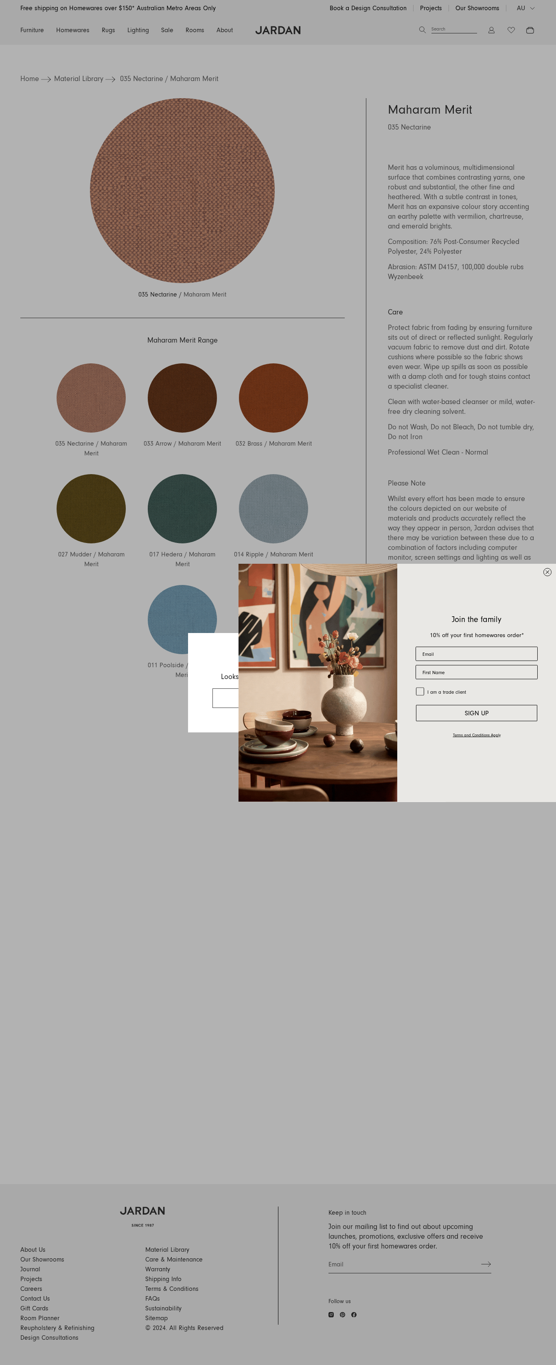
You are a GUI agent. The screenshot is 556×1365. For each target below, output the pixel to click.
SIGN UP (477, 713)
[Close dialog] (547, 572)
